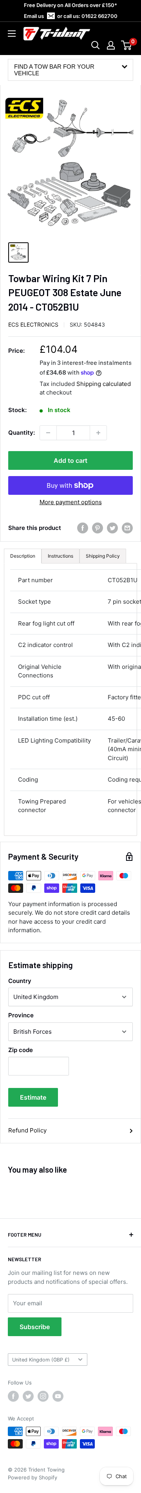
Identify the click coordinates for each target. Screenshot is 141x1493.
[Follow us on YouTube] (57, 1396)
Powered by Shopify (32, 1477)
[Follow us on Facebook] (13, 1396)
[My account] (111, 45)
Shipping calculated (103, 383)
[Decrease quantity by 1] (48, 433)
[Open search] (95, 45)
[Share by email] (127, 528)
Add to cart (70, 460)
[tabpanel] (70, 699)
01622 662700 (99, 16)
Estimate (33, 1097)
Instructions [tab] (60, 556)
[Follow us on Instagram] (43, 1396)
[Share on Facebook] (82, 528)
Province (21, 1015)
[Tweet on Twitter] (112, 528)
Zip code (20, 1050)
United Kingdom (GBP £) (41, 1360)
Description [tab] (22, 556)
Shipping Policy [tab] (103, 556)
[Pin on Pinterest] (97, 528)
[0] (127, 45)
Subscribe (35, 1327)
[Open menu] (12, 33)
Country (19, 981)
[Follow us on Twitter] (28, 1396)
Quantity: (21, 432)
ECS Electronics (33, 324)
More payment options (71, 502)
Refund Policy (27, 1130)
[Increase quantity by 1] (98, 433)
